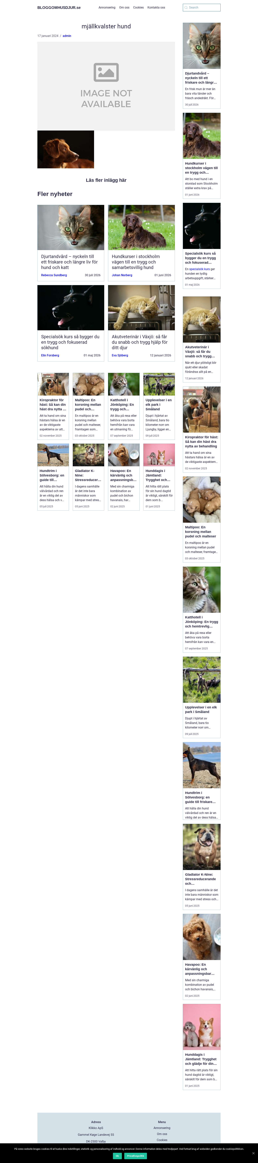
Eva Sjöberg (120, 355)
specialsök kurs (199, 269)
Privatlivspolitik (135, 1155)
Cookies (138, 7)
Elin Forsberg (50, 355)
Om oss (124, 7)
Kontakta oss (156, 7)
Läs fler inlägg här (106, 180)
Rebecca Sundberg (54, 275)
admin (67, 36)
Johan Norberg (122, 275)
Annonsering (107, 7)
